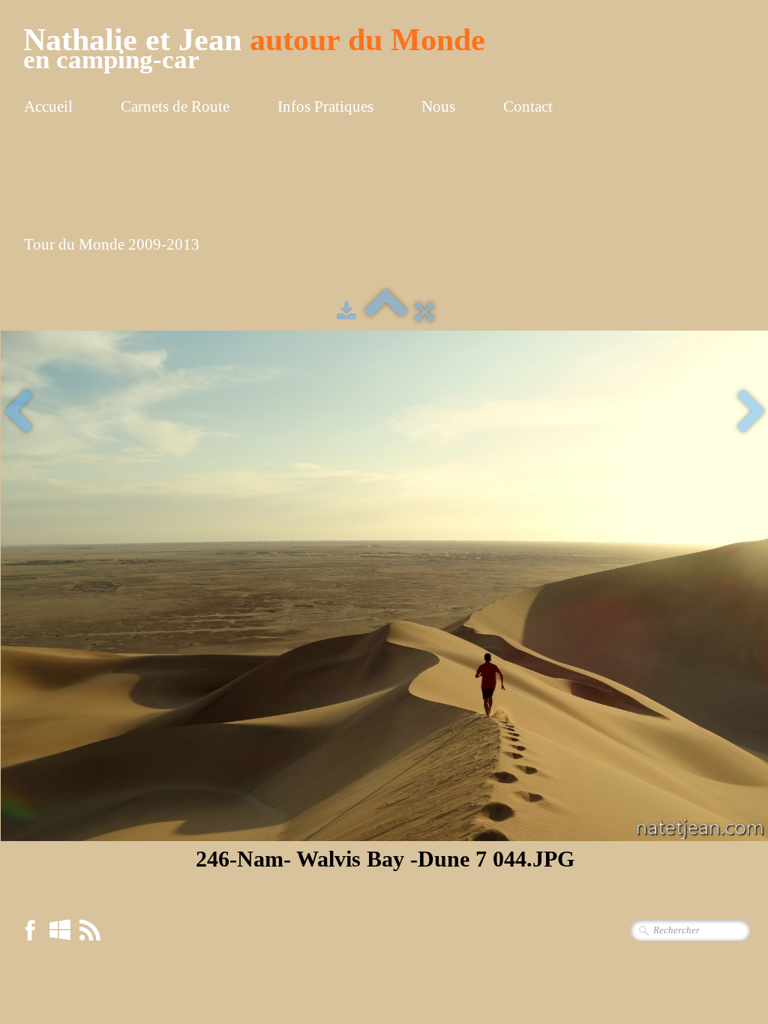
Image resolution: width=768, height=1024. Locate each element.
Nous (438, 106)
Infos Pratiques (326, 106)
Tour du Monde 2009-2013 (112, 244)
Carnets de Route (175, 106)
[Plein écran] (425, 312)
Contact (528, 106)
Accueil (48, 106)
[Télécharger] (346, 312)
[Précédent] (17, 413)
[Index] (386, 312)
